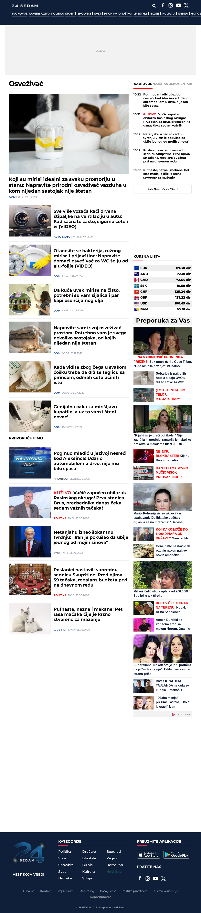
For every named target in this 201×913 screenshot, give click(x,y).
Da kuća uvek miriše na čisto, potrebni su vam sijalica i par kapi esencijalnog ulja (87, 295)
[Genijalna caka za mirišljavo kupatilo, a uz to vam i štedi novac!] (30, 416)
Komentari (182, 84)
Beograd (113, 851)
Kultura (169, 14)
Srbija (183, 14)
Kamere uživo (39, 14)
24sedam (85, 907)
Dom (12, 197)
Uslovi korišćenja (166, 891)
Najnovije (19, 14)
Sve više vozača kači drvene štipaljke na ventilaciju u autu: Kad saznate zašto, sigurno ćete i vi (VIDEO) (91, 219)
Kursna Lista (146, 256)
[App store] (148, 855)
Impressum (66, 891)
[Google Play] (176, 855)
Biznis (155, 14)
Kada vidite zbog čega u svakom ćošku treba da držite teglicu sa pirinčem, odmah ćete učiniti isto (90, 375)
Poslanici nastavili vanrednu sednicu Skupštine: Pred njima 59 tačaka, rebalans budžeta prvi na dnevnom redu (90, 577)
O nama (28, 891)
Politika (57, 14)
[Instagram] (171, 6)
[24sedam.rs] (24, 5)
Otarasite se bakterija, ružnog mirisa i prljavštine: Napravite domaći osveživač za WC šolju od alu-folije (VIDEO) (91, 258)
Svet (98, 14)
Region (112, 858)
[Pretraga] (154, 5)
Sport (70, 14)
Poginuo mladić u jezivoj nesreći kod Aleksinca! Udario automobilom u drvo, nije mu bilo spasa (90, 461)
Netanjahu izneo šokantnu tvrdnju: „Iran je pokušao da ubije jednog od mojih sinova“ (91, 537)
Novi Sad (114, 871)
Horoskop (114, 865)
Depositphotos (100, 897)
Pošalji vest (108, 891)
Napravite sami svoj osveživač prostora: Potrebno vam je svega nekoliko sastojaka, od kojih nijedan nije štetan (90, 335)
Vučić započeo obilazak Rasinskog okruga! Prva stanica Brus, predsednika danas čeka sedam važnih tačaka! (90, 500)
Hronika (110, 14)
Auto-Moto (62, 236)
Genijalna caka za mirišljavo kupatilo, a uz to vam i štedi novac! (85, 412)
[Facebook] (163, 6)
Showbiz (85, 14)
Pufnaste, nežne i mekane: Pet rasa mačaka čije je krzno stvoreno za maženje (88, 614)
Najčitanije (163, 84)
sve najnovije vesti (163, 189)
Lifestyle (140, 14)
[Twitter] (186, 6)
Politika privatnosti (135, 891)
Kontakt (46, 891)
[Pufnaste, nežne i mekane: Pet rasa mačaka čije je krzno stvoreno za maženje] (30, 618)
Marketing (86, 891)
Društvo (125, 14)
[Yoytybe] (179, 6)
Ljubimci (60, 629)
